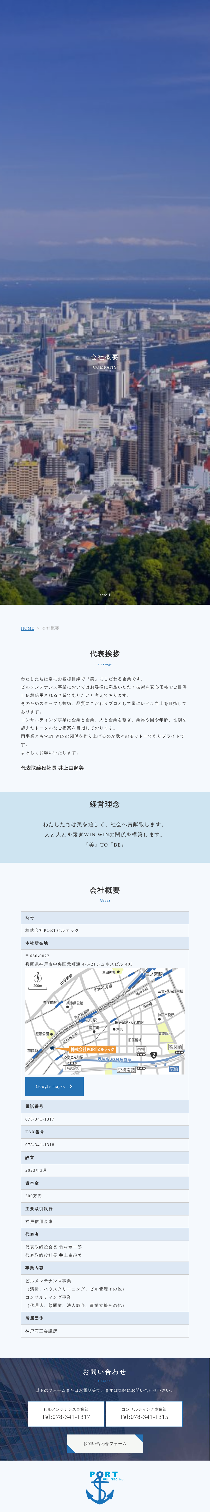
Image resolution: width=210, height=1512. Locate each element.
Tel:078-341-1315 (144, 1417)
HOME (27, 628)
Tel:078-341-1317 (66, 1417)
